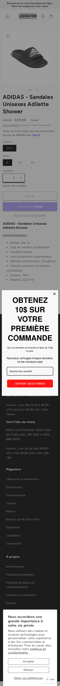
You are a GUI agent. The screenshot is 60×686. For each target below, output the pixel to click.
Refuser (28, 670)
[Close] (54, 294)
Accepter (28, 661)
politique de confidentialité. (27, 650)
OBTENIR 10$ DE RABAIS (30, 383)
